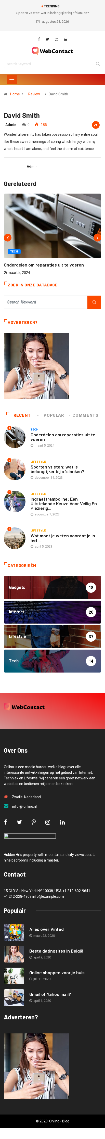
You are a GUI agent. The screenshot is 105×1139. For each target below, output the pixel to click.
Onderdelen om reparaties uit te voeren (44, 265)
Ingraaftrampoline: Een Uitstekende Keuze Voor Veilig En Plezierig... (64, 503)
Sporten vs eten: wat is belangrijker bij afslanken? (52, 13)
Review (34, 94)
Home (15, 94)
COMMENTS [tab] (85, 415)
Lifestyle (38, 461)
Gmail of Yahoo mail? (50, 994)
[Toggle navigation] (12, 79)
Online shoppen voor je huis (57, 972)
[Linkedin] (65, 39)
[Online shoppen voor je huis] (14, 976)
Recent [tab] (22, 415)
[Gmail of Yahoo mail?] (14, 997)
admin (10, 125)
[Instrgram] (56, 39)
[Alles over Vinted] (14, 932)
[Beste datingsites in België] (14, 954)
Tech (14, 251)
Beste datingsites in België (56, 951)
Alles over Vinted (46, 929)
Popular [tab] (54, 415)
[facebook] (39, 39)
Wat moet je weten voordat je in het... (63, 538)
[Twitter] (47, 39)
